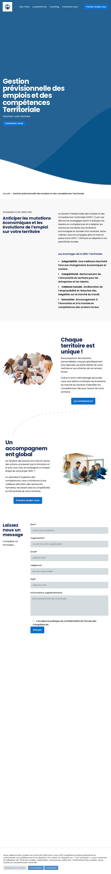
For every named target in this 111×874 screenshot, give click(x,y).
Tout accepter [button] (36, 868)
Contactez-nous (14, 123)
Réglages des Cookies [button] (15, 868)
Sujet (33, 579)
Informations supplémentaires (46, 592)
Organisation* (37, 538)
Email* (33, 551)
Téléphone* (36, 565)
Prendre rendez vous (96, 6)
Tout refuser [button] (51, 868)
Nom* (33, 524)
